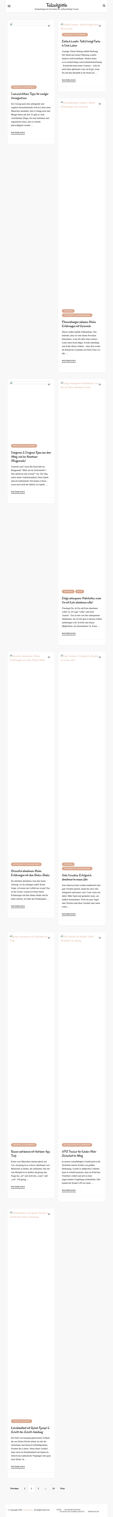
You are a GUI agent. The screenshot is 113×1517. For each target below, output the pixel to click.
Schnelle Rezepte (21, 1421)
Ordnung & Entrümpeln (24, 87)
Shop (59, 1510)
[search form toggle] (104, 6)
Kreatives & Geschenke (75, 34)
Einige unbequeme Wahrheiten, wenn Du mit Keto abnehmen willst (81, 600)
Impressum (93, 1512)
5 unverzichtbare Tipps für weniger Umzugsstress (30, 96)
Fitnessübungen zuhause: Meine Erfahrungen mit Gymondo (79, 324)
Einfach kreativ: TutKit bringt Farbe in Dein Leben (81, 43)
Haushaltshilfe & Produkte (77, 1145)
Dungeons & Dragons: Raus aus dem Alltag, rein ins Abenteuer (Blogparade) (31, 456)
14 (54, 1488)
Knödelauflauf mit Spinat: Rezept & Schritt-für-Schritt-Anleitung (30, 1430)
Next (62, 1488)
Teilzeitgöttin (56, 5)
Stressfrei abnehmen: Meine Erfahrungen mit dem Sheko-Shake (30, 873)
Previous (14, 1488)
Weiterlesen (18, 133)
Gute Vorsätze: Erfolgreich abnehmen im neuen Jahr (77, 877)
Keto (79, 591)
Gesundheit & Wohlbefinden (77, 315)
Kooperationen (72, 1510)
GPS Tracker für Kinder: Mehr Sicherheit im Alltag (79, 1153)
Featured (68, 311)
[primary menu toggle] (9, 6)
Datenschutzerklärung (72, 1512)
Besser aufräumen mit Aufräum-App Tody (30, 1153)
